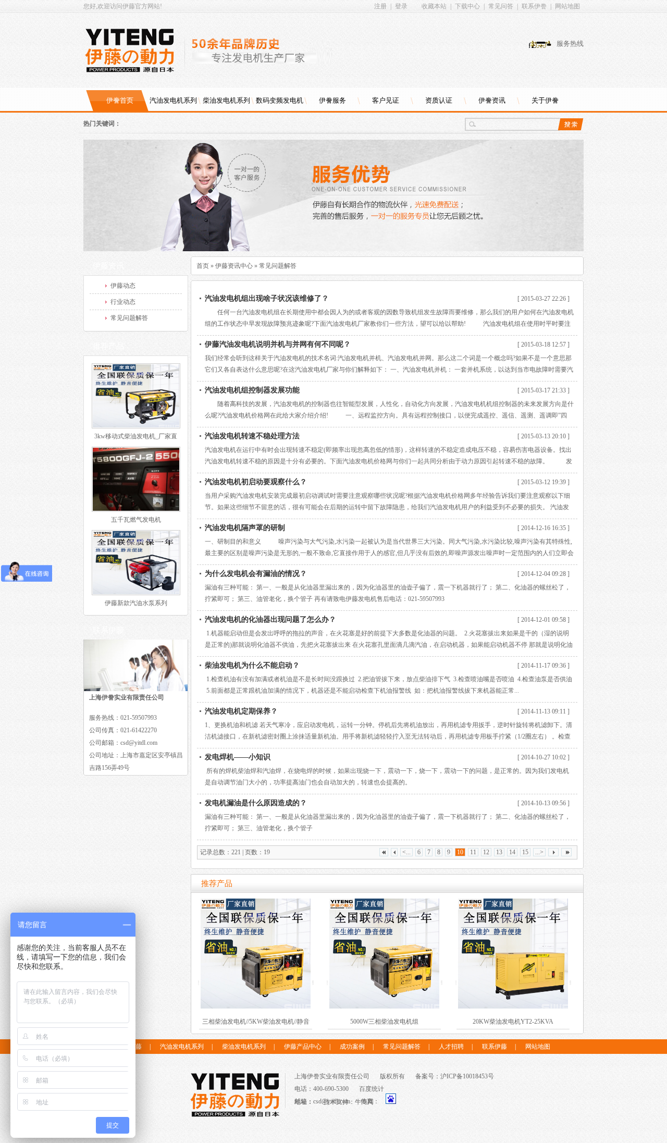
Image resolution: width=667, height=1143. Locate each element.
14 (512, 852)
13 (499, 852)
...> (539, 852)
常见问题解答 (278, 265)
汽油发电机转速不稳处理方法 (252, 436)
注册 (380, 6)
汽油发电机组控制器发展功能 (252, 390)
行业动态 (122, 301)
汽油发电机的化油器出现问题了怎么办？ (270, 619)
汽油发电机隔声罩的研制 (245, 528)
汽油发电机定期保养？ (241, 711)
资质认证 (438, 100)
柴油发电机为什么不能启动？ (252, 665)
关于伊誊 (545, 100)
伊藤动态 (122, 285)
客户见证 (385, 100)
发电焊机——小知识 (237, 757)
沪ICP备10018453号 (467, 1076)
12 (486, 852)
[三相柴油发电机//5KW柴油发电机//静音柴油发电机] (255, 953)
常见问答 (500, 6)
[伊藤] (234, 1095)
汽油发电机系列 (173, 100)
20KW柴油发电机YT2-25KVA (513, 1021)
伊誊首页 (119, 100)
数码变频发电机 (279, 100)
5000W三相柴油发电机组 (384, 1021)
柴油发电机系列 (226, 100)
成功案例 (352, 1046)
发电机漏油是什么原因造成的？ (256, 803)
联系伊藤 (494, 1046)
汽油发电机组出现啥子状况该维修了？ (267, 298)
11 (473, 852)
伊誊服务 (332, 100)
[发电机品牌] (333, 249)
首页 (202, 265)
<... (406, 852)
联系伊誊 (534, 6)
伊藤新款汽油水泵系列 (136, 603)
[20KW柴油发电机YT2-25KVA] (513, 953)
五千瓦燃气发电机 (136, 519)
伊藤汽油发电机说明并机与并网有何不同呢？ (278, 344)
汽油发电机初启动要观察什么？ (256, 482)
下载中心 (467, 6)
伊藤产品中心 (303, 1046)
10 (460, 852)
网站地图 (567, 6)
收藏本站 (434, 6)
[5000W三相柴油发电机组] (384, 953)
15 (525, 852)
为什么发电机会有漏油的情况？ (256, 573)
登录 (401, 6)
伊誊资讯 (491, 100)
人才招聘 (451, 1046)
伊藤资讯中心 (234, 265)
